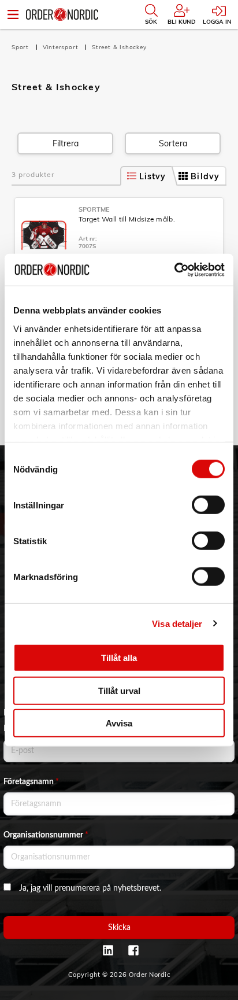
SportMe (94, 209)
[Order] (62, 14)
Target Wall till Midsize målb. (127, 219)
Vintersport (62, 47)
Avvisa (119, 723)
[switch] (208, 505)
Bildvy (205, 176)
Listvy (152, 176)
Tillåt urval (119, 690)
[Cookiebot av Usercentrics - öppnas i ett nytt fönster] (174, 269)
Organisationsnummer (45, 835)
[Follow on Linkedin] (108, 950)
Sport (21, 47)
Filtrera (66, 143)
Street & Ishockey (119, 47)
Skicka (119, 928)
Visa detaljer (177, 623)
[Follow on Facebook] (133, 950)
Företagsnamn (31, 782)
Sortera (173, 143)
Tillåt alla (119, 658)
